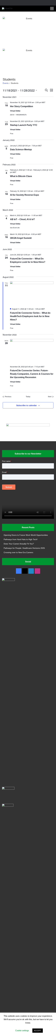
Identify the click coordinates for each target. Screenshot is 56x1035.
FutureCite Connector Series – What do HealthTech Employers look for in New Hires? (30, 316)
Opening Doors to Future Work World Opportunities (26, 535)
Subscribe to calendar (26, 405)
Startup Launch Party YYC (23, 125)
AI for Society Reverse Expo (24, 195)
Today (28, 397)
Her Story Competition (21, 106)
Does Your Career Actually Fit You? (19, 544)
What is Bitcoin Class (21, 176)
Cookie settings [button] (22, 1030)
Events (6, 83)
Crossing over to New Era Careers (18, 552)
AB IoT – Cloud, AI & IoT (22, 219)
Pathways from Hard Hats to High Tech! (21, 539)
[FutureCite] (7, 8)
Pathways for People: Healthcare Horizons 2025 (24, 548)
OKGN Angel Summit (21, 238)
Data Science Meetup (21, 149)
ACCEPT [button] (37, 1031)
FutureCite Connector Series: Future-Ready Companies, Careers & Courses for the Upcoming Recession (31, 373)
